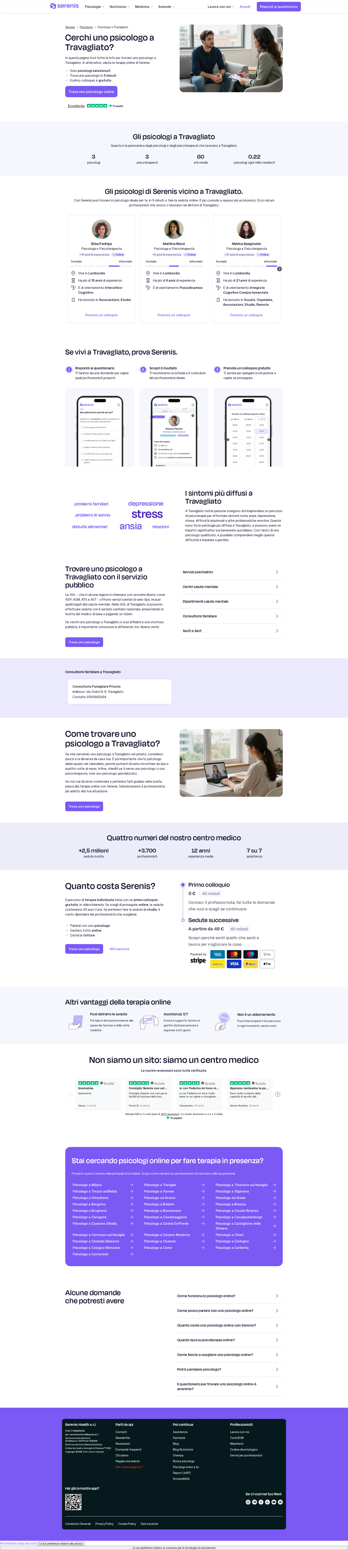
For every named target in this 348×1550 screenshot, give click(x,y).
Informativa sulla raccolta (18, 1543)
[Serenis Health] (64, 6)
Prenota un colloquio (101, 315)
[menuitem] (245, 6)
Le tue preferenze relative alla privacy (61, 1543)
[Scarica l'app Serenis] (73, 1502)
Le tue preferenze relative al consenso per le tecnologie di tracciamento (174, 1547)
